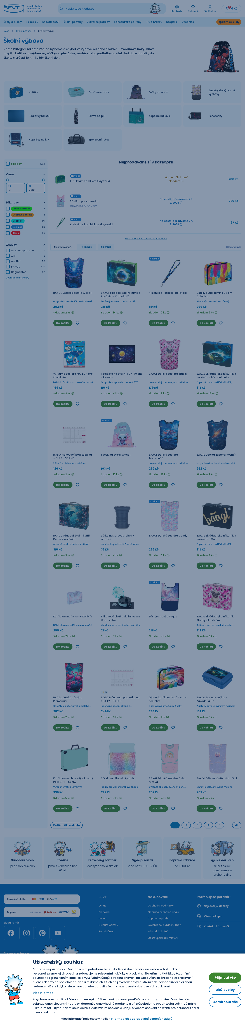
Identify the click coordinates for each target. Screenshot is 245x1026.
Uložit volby (225, 989)
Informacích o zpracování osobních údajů (141, 1019)
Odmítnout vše (225, 1002)
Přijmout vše (225, 977)
